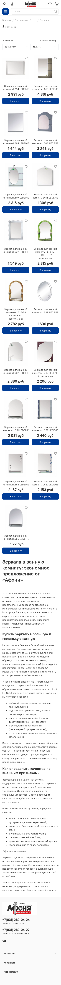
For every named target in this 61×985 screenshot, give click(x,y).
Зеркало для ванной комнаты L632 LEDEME (16, 371)
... (34, 20)
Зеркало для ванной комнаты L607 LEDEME (16, 196)
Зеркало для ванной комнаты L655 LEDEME (16, 483)
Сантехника (21, 20)
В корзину (16, 101)
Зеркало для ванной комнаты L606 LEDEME (45, 142)
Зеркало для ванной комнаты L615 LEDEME (45, 196)
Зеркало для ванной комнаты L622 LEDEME (16, 250)
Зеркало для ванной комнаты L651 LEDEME (16, 429)
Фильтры (37, 47)
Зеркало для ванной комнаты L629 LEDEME (45, 311)
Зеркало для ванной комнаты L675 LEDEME (45, 87)
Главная (6, 20)
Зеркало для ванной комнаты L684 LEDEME (16, 142)
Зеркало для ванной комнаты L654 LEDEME (16, 87)
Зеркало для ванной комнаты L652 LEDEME (45, 429)
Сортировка (10, 47)
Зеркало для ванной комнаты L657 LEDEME (45, 483)
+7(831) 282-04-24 (16, 920)
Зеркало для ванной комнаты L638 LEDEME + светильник (45, 373)
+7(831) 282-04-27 (15, 930)
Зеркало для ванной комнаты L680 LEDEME (16, 537)
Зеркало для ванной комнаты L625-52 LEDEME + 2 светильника (45, 253)
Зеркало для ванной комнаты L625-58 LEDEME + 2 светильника (15, 314)
